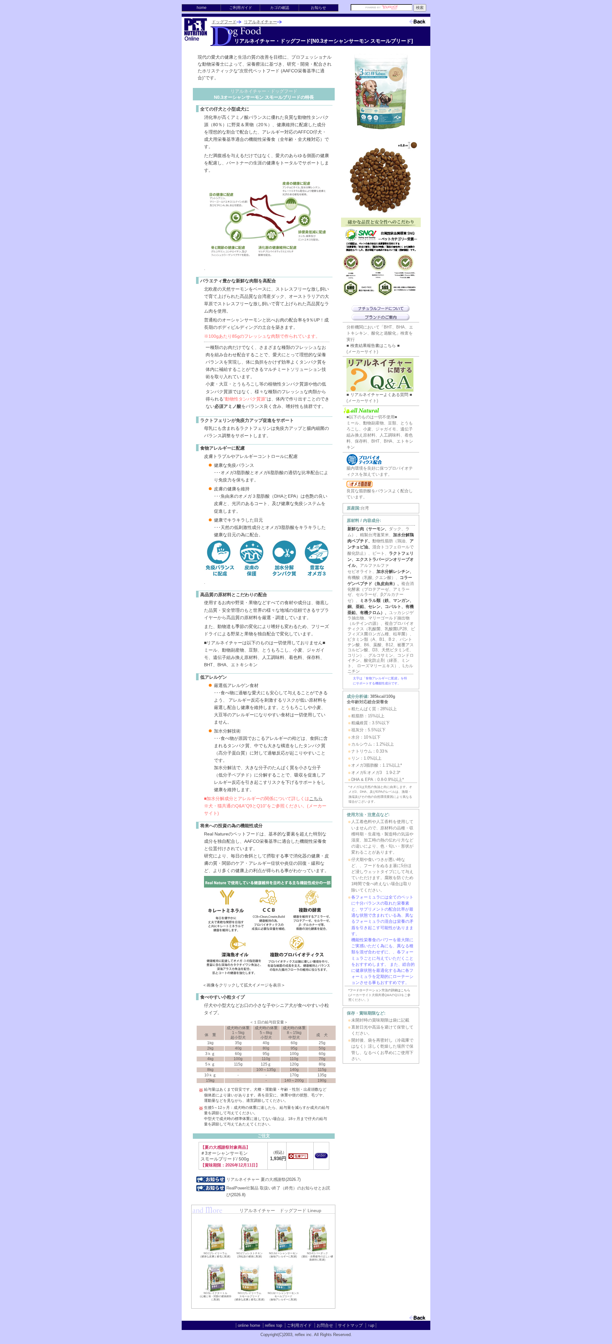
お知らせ (318, 7)
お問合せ (325, 1325)
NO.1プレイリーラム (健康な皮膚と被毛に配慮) (215, 1255)
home (202, 7)
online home (249, 1325)
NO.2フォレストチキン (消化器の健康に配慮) (250, 1255)
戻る (405, 1314)
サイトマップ (350, 1325)
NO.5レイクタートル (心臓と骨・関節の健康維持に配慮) (215, 1296)
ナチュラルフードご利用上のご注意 (381, 308)
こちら (316, 798)
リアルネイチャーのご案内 (381, 317)
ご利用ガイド (240, 7)
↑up (371, 1325)
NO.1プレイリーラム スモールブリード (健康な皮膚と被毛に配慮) (250, 1296)
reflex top (273, 1325)
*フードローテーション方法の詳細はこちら (379, 990)
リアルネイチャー (260, 21)
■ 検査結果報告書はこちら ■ (373, 345)
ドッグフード (224, 21)
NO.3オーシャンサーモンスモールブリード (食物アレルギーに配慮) (283, 1296)
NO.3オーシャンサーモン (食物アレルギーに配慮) (283, 1255)
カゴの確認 (279, 7)
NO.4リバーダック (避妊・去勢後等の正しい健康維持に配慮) (317, 1256)
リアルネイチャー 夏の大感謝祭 (256, 1179)
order (321, 1155)
